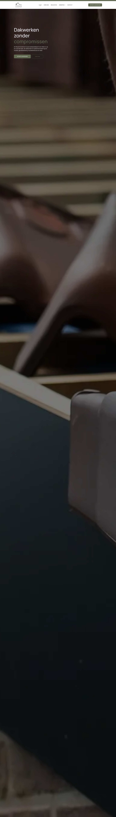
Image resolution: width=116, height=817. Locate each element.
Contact (69, 5)
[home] (18, 5)
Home (40, 5)
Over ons (46, 5)
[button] (62, 5)
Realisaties (54, 5)
